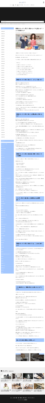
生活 (29, 32)
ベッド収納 (3, 189)
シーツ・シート (4, 166)
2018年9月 (2, 93)
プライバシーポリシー (31, 397)
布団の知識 (3, 228)
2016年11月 (3, 134)
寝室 (2, 219)
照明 (2, 256)
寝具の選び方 (4, 217)
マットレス (3, 196)
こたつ (3, 162)
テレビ (3, 171)
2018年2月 (2, 109)
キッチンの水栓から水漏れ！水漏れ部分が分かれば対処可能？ (6, 390)
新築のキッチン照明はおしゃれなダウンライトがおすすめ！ (17, 380)
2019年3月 (2, 79)
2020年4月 (2, 49)
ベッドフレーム (4, 187)
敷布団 (3, 242)
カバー (3, 155)
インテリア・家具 (4, 143)
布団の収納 (3, 226)
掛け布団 (3, 240)
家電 (2, 205)
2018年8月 (2, 95)
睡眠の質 (3, 267)
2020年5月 (2, 47)
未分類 (3, 247)
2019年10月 (3, 63)
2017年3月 (2, 125)
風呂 (2, 272)
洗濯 (2, 251)
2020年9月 (2, 38)
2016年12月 (3, 132)
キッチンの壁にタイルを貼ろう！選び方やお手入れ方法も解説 (28, 380)
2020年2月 (2, 54)
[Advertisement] (22, 14)
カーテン (3, 150)
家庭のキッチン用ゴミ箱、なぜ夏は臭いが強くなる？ (24, 66)
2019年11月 (3, 61)
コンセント (3, 164)
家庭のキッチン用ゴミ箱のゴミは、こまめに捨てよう (24, 71)
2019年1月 (2, 84)
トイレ (3, 173)
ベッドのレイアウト (5, 180)
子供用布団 (3, 203)
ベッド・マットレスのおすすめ (6, 178)
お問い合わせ (24, 397)
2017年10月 (3, 118)
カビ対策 (3, 157)
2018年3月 (2, 107)
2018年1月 (2, 111)
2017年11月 (3, 116)
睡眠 (21, 397)
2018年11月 (3, 88)
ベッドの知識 (4, 182)
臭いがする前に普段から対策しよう (22, 74)
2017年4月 (2, 123)
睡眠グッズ (3, 263)
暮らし (3, 244)
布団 (18, 397)
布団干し (3, 233)
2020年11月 (3, 33)
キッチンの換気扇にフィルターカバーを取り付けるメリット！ (39, 380)
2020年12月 (3, 31)
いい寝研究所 (25, 399)
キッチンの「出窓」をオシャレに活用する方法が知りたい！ (6, 380)
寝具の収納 (3, 210)
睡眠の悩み (3, 265)
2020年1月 (2, 56)
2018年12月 (3, 86)
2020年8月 (2, 40)
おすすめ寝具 (4, 148)
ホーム (11, 397)
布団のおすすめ (4, 224)
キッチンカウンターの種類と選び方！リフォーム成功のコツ (17, 390)
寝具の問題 (3, 212)
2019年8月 (2, 68)
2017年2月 (2, 127)
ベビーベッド (4, 194)
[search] (43, 22)
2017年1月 (2, 130)
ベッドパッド (4, 185)
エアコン (3, 146)
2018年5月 (2, 102)
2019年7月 (2, 70)
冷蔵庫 (3, 201)
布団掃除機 (3, 235)
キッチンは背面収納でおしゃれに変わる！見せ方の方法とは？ (28, 390)
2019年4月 (2, 77)
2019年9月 (2, 65)
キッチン (27, 32)
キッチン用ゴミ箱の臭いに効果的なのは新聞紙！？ (24, 69)
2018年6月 (2, 100)
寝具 (16, 397)
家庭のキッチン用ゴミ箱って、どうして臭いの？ (24, 64)
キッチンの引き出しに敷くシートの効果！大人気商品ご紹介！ (39, 390)
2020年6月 (2, 45)
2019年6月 (2, 72)
